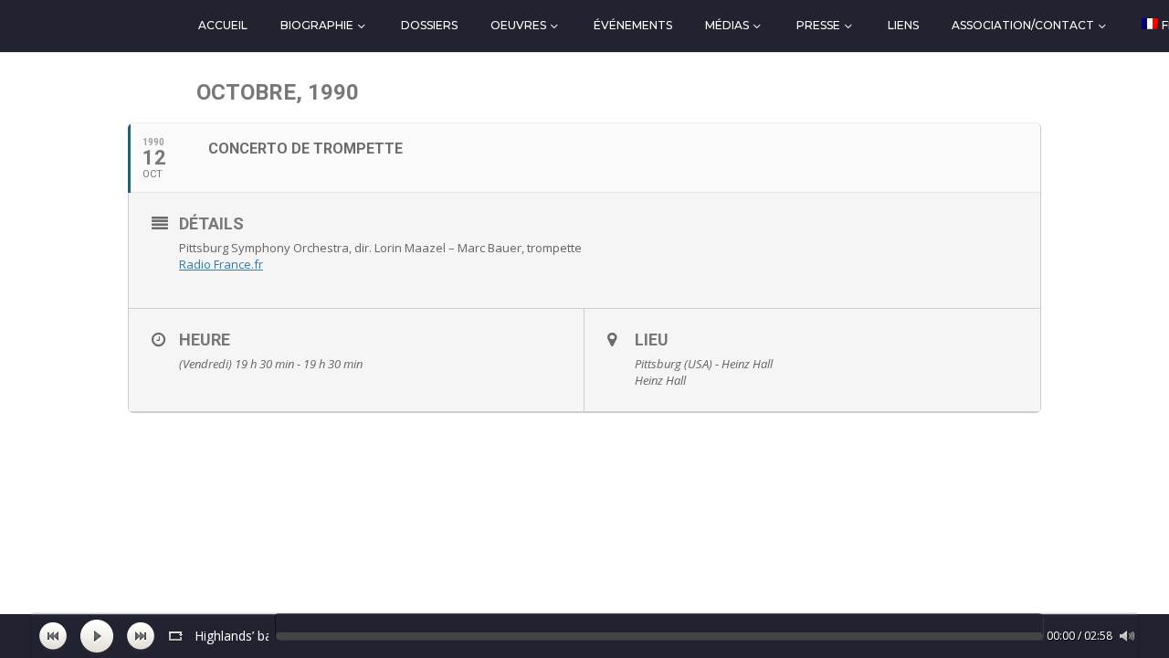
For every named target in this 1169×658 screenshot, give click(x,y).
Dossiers (429, 25)
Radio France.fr (221, 264)
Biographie (316, 25)
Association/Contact (1023, 25)
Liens (903, 25)
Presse (818, 25)
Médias (727, 25)
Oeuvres (518, 25)
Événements (633, 25)
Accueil (222, 25)
